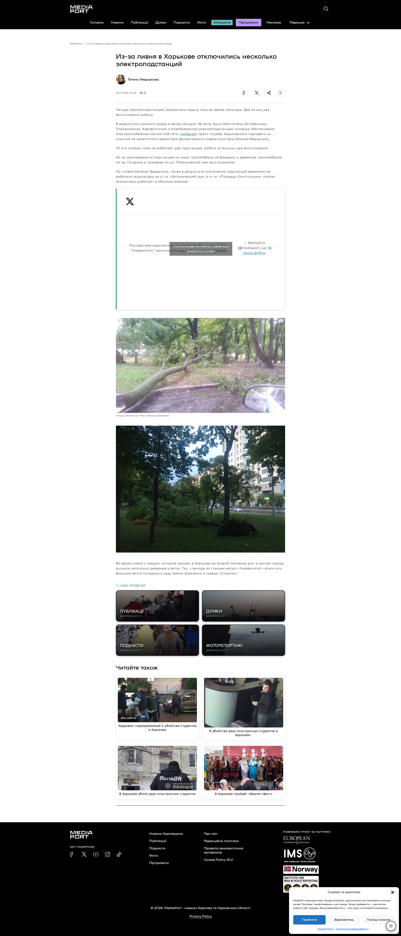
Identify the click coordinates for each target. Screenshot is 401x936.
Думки (160, 22)
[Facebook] (244, 93)
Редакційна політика (221, 841)
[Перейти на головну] (81, 9)
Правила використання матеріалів (223, 850)
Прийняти (309, 919)
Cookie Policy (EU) (218, 859)
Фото (201, 22)
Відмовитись (344, 919)
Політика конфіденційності (352, 929)
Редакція (297, 22)
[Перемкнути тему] (391, 926)
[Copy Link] (281, 93)
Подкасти (182, 22)
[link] (72, 854)
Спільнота (222, 22)
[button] (393, 892)
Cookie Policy (325, 929)
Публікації (139, 22)
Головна (97, 22)
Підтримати (248, 22)
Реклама (273, 22)
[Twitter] (257, 93)
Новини (117, 22)
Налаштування (378, 919)
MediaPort (76, 43)
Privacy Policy (200, 916)
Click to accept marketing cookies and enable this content (200, 249)
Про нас (210, 833)
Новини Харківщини (166, 833)
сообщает (188, 134)
